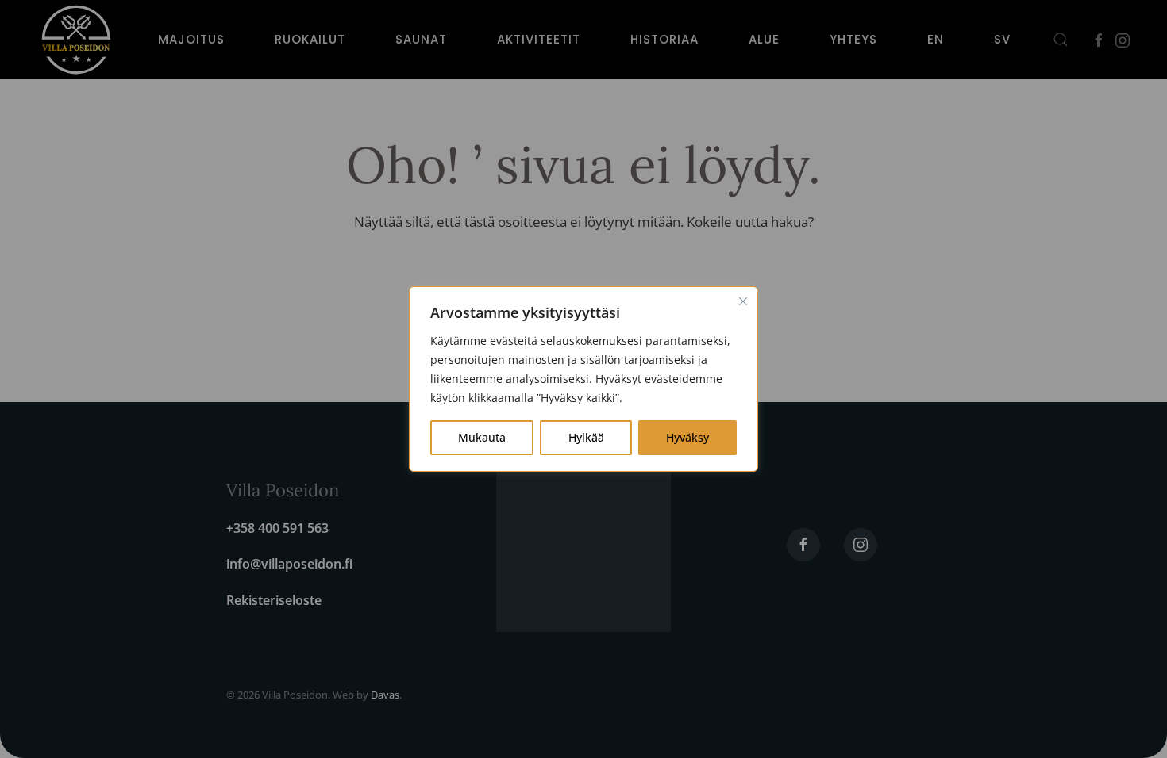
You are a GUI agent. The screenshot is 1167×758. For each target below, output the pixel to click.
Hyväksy (687, 437)
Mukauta (482, 437)
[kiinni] (743, 301)
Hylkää (586, 437)
